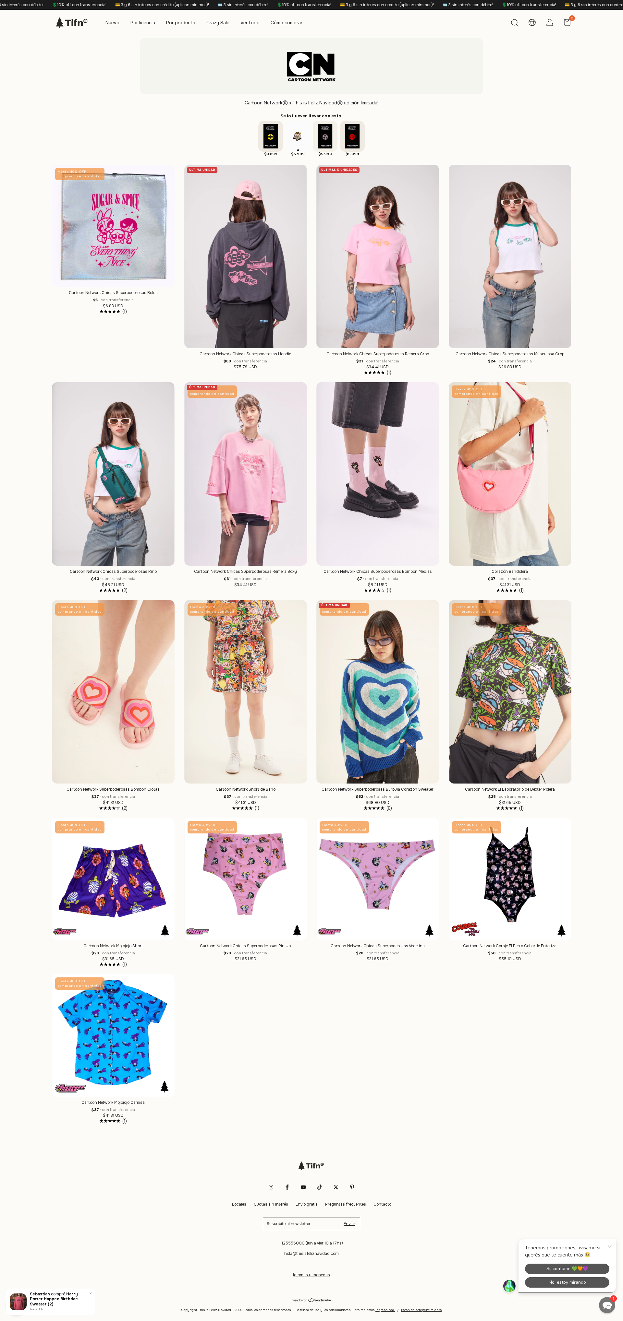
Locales (239, 1204)
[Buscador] (514, 23)
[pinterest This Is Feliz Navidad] (352, 1187)
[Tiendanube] (311, 1301)
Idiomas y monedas (311, 1275)
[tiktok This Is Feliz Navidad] (319, 1187)
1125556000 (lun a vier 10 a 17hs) (311, 1243)
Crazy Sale (217, 23)
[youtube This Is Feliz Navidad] (303, 1187)
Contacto (382, 1204)
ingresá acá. (385, 1310)
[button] (607, 1305)
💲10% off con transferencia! (191, 4)
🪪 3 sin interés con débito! (130, 4)
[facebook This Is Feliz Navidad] (287, 1187)
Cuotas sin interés (271, 1204)
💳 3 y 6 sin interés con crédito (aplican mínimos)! (49, 4)
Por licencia (142, 23)
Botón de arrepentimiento (421, 1310)
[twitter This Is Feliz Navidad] (335, 1187)
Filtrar (16, 1304)
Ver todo (250, 23)
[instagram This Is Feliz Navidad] (271, 1187)
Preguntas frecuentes (345, 1204)
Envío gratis (307, 1204)
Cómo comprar (286, 23)
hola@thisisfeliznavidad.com (311, 1253)
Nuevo (112, 23)
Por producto (180, 23)
